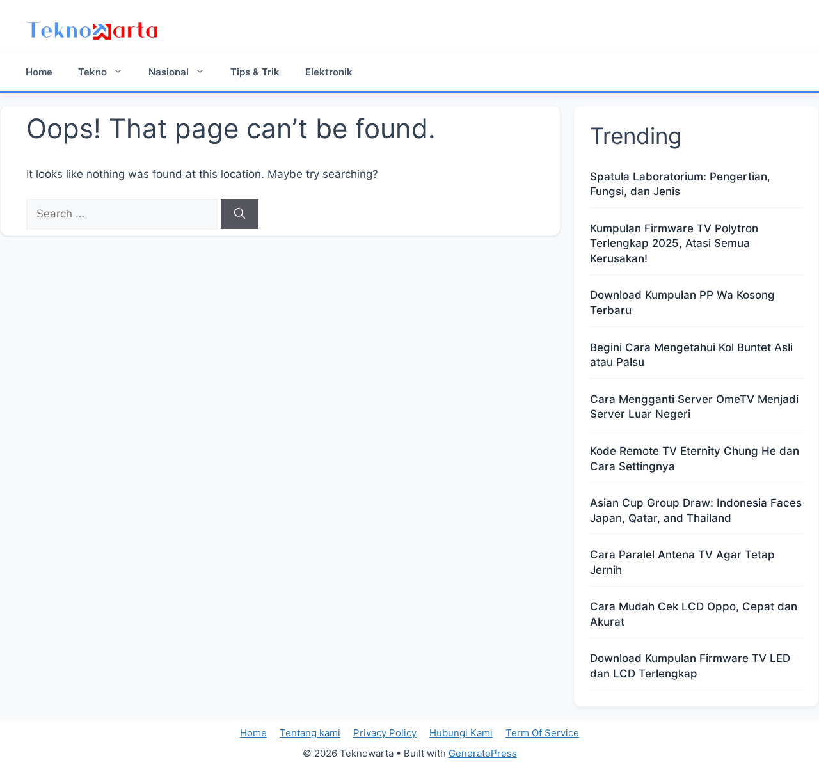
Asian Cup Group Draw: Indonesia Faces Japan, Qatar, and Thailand (696, 510)
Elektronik (329, 72)
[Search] (239, 214)
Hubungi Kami (461, 733)
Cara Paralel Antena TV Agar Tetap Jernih (682, 562)
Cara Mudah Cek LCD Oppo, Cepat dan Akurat (693, 614)
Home (39, 72)
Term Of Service (542, 733)
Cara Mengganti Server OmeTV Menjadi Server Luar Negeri (694, 407)
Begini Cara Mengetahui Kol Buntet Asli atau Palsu (691, 355)
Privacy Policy (385, 733)
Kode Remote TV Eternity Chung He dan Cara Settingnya (694, 459)
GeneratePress (483, 753)
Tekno (92, 72)
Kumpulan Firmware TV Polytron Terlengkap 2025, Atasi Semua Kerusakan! (674, 243)
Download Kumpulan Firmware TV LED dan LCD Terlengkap (690, 666)
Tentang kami (310, 733)
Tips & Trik (255, 72)
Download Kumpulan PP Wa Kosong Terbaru (682, 302)
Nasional (168, 72)
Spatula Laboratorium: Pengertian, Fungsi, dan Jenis (680, 184)
